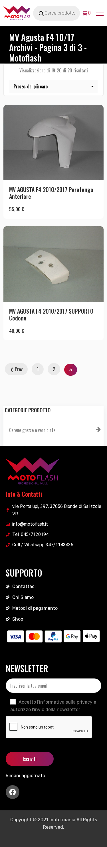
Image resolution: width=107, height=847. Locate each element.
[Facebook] (12, 792)
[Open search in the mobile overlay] (63, 13)
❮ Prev (16, 369)
